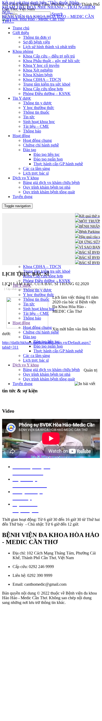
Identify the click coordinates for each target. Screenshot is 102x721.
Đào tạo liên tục (46, 341)
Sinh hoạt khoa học (39, 309)
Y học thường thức (38, 294)
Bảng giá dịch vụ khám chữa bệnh (51, 369)
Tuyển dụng (22, 383)
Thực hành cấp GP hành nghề (58, 351)
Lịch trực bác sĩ (36, 360)
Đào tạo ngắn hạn (48, 346)
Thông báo (32, 318)
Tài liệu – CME (36, 313)
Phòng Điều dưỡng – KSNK (47, 280)
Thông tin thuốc (36, 299)
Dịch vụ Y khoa (26, 365)
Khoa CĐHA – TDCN (42, 266)
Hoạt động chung (37, 327)
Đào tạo (29, 337)
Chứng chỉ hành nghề (41, 332)
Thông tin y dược (37, 290)
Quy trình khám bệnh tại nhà (46, 374)
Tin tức (29, 304)
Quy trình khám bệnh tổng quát (49, 379)
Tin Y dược (22, 285)
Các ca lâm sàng (36, 355)
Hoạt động (21, 323)
